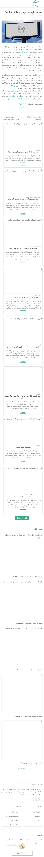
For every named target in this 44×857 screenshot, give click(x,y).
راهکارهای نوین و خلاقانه (17, 86)
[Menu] (3, 3)
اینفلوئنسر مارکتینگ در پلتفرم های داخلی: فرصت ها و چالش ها (27, 576)
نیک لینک (37, 75)
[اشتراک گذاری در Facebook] (30, 111)
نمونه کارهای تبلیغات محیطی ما (20, 99)
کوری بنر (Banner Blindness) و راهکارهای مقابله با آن (23, 347)
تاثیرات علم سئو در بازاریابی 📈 (23, 496)
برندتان (24, 52)
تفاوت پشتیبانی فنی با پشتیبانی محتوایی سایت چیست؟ (29, 669)
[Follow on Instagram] (37, 799)
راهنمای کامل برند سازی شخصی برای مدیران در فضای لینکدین (27, 716)
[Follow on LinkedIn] (34, 799)
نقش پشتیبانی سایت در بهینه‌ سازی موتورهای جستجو (23, 199)
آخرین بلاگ (38, 529)
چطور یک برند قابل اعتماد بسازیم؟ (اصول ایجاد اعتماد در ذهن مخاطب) (23, 397)
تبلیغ (18, 57)
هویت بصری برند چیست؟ (23, 447)
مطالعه (23, 164)
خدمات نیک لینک (18, 96)
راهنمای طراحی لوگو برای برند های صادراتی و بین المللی (29, 623)
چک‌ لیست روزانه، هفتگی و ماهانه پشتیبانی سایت (31, 763)
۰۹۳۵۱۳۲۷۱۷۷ (22, 104)
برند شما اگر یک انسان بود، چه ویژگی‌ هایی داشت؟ (23, 152)
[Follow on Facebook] (40, 799)
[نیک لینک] (34, 3)
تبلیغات (32, 91)
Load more (22, 518)
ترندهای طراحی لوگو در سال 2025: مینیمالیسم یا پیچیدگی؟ (23, 297)
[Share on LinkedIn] (18, 111)
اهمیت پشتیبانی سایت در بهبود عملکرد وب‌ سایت (23, 248)
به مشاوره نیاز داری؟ (23, 853)
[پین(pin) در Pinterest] (22, 111)
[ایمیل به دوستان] (26, 111)
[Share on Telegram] (13, 111)
